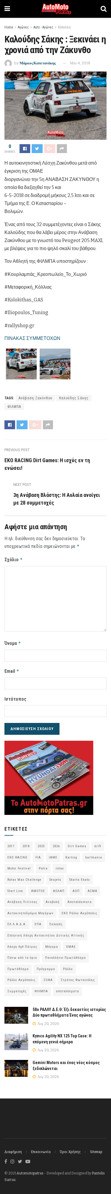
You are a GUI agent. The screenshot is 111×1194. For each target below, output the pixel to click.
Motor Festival (19, 868)
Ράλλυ (68, 969)
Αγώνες (23, 27)
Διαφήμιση (13, 1152)
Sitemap (96, 1152)
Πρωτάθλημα (18, 969)
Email (11, 671)
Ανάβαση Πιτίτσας (22, 902)
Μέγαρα (51, 947)
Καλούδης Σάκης (74, 398)
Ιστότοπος (15, 699)
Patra (43, 868)
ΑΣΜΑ (92, 891)
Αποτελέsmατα (79, 902)
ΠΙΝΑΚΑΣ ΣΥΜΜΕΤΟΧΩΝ (32, 338)
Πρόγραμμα (46, 969)
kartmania (93, 857)
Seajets (55, 880)
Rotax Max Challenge (24, 880)
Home (8, 27)
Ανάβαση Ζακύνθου (35, 398)
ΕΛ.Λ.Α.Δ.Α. (17, 924)
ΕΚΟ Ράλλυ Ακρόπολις (79, 913)
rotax (60, 868)
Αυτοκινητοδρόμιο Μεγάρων (30, 913)
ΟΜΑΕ (71, 947)
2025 (41, 846)
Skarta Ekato (79, 880)
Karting (71, 857)
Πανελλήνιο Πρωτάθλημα (65, 958)
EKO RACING (17, 857)
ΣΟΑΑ (48, 980)
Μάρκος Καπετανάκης (38, 63)
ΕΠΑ (38, 924)
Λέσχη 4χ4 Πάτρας (22, 947)
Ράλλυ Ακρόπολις (21, 980)
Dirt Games (77, 846)
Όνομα (12, 643)
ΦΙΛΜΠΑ (14, 407)
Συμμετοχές (17, 991)
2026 (56, 846)
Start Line (15, 891)
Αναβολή (52, 902)
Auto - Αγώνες (43, 27)
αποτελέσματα (67, 991)
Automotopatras (30, 1173)
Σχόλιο (13, 559)
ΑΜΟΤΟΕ (38, 891)
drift (97, 846)
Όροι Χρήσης (70, 1152)
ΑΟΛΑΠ (59, 891)
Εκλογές (56, 924)
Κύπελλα (64, 27)
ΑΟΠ (76, 891)
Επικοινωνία (41, 1152)
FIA (38, 857)
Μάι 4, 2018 (80, 63)
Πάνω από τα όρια (22, 958)
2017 (11, 846)
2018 (26, 846)
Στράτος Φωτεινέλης (78, 980)
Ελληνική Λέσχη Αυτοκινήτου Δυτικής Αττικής (45, 935)
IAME (53, 857)
